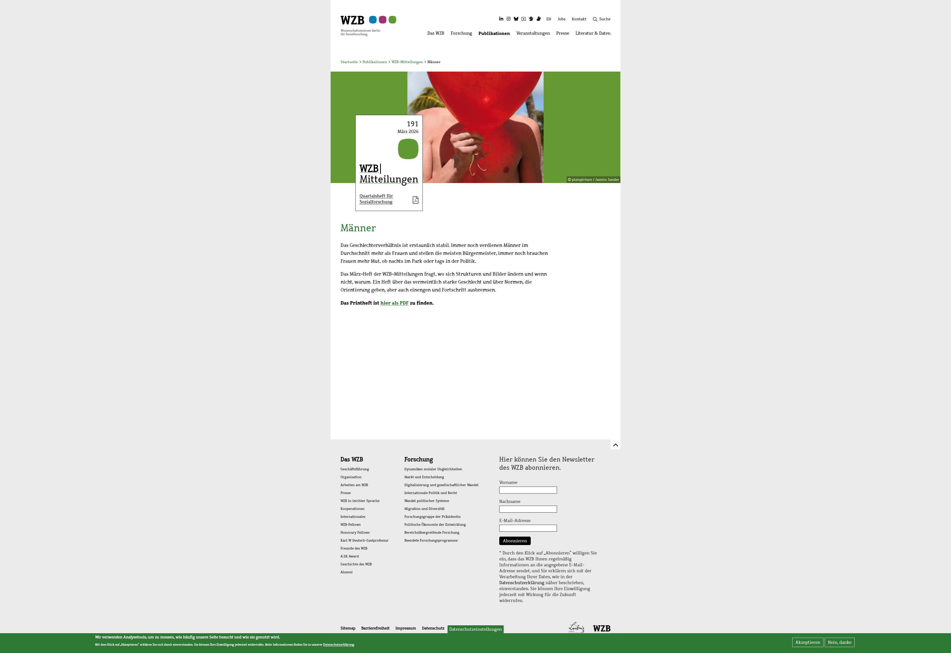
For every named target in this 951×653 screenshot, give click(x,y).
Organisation (351, 477)
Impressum (406, 628)
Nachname (509, 501)
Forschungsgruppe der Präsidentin (432, 516)
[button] (611, 62)
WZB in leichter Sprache (360, 500)
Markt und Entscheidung (424, 477)
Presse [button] (564, 34)
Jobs (561, 19)
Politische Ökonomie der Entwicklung (435, 524)
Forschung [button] (463, 34)
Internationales (353, 516)
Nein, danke (839, 642)
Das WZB (352, 459)
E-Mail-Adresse (514, 520)
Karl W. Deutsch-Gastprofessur (365, 540)
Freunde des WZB (354, 548)
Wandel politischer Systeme (426, 500)
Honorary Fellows (355, 532)
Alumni (347, 572)
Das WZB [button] (437, 34)
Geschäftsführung (355, 469)
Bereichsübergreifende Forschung (431, 532)
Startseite (349, 61)
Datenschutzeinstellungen (475, 629)
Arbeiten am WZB (354, 485)
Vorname (508, 482)
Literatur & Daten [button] (595, 34)
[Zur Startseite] (360, 25)
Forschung (418, 459)
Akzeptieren (807, 642)
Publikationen (375, 61)
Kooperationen (353, 508)
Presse (346, 493)
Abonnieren (515, 541)
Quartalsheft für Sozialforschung (376, 199)
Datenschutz (433, 628)
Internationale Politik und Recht (430, 493)
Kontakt (579, 19)
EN (548, 19)
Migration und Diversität (424, 508)
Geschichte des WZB (356, 564)
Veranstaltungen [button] (534, 34)
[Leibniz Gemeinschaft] (577, 628)
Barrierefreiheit (375, 628)
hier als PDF (394, 302)
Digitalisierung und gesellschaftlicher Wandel (441, 485)
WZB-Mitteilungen (407, 61)
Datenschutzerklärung (521, 583)
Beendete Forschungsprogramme (431, 540)
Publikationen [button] (495, 34)
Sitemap (348, 628)
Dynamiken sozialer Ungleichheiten (433, 469)
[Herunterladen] (416, 201)
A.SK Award (350, 556)
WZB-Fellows (351, 524)
